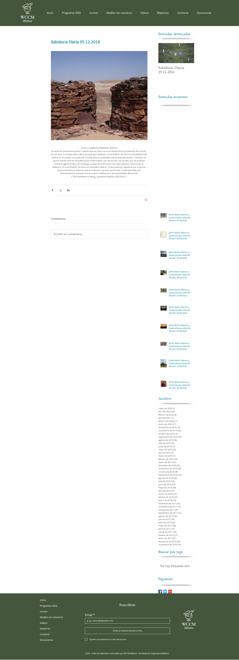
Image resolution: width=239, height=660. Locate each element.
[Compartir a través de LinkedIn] (68, 190)
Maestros (45, 628)
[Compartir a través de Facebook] (52, 190)
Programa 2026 (48, 605)
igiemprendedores (161, 653)
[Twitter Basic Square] (165, 591)
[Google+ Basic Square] (170, 591)
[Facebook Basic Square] (160, 591)
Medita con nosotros (51, 617)
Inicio (43, 600)
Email (90, 615)
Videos (43, 622)
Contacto (45, 634)
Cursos (43, 611)
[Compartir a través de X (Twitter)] (60, 190)
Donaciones (46, 639)
